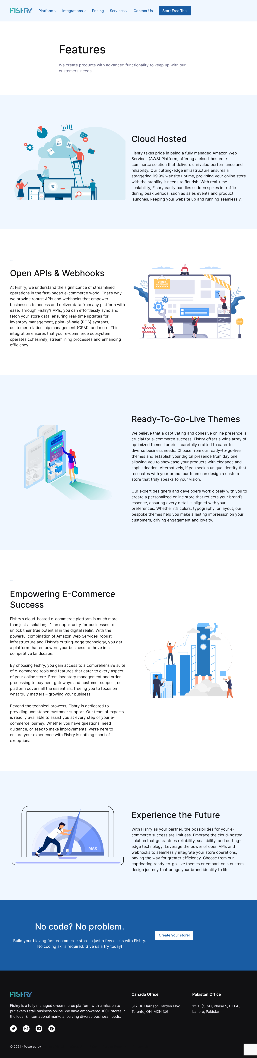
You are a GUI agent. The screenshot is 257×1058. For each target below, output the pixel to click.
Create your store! (174, 935)
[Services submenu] (126, 11)
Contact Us (140, 1046)
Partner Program (114, 1046)
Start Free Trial (175, 10)
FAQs (93, 1046)
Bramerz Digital (53, 1046)
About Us (76, 1046)
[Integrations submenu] (85, 11)
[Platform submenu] (55, 11)
